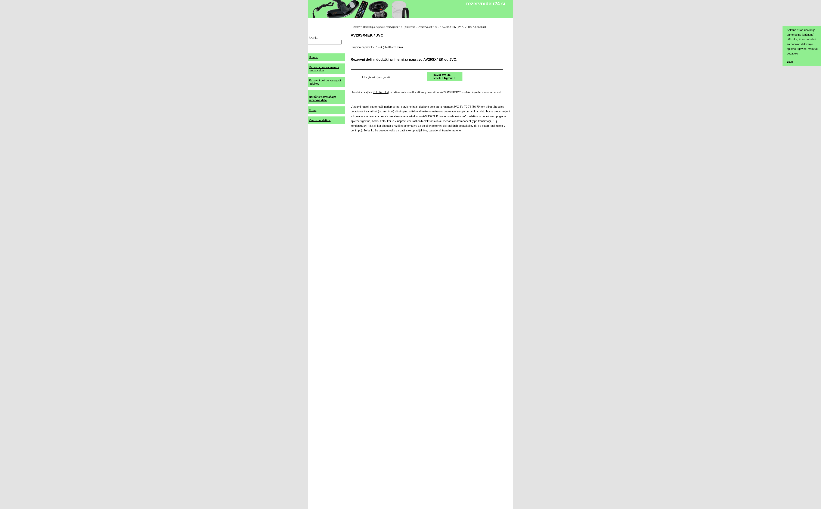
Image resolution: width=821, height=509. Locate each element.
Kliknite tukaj (381, 92)
